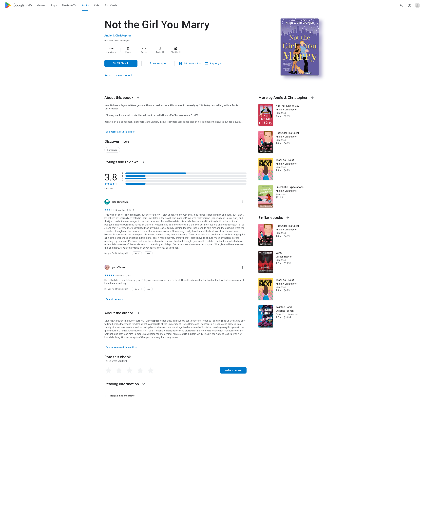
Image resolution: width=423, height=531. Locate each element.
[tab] (41, 5)
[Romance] (112, 149)
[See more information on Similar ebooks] (288, 218)
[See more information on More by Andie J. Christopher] (312, 98)
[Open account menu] (417, 5)
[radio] (108, 371)
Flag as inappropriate (119, 395)
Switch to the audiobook (118, 75)
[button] (163, 52)
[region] (170, 50)
